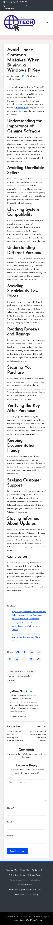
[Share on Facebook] (17, 652)
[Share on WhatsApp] (39, 652)
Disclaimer (35, 880)
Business (30, 671)
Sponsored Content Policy (26, 895)
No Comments (17, 79)
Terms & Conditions (18, 880)
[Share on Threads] (31, 659)
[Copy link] (38, 659)
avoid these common (16, 671)
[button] (18, 716)
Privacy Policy (34, 875)
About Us (24, 870)
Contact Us (11, 870)
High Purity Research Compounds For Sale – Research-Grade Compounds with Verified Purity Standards (29, 615)
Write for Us (37, 870)
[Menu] (48, 23)
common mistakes (24, 676)
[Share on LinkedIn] (32, 652)
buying (11, 676)
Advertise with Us (17, 875)
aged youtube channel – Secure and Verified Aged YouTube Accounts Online (28, 626)
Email (10, 822)
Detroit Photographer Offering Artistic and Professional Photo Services (26, 637)
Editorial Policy (25, 885)
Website (11, 836)
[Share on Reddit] (17, 659)
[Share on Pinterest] (10, 659)
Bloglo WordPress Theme (30, 920)
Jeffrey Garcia (19, 691)
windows (12, 680)
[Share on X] (25, 652)
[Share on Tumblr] (24, 659)
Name (10, 808)
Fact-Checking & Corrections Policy (24, 890)
